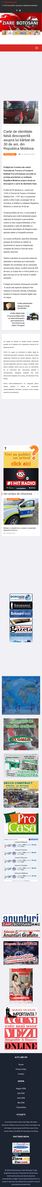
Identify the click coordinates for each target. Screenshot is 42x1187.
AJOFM (24, 1128)
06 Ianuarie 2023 (28, 154)
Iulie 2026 (21, 1093)
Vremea (6, 839)
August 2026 (21, 1088)
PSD (32, 1122)
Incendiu (6, 1131)
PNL (22, 1131)
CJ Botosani (11, 1125)
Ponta (28, 1128)
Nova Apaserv (27, 1131)
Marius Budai (18, 1122)
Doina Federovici (9, 1122)
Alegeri (35, 1125)
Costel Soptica (26, 1122)
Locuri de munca (19, 1125)
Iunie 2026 (21, 1098)
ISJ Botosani (35, 1131)
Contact (21, 1074)
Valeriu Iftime (34, 1128)
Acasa (21, 1064)
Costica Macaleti (17, 1128)
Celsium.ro (27, 880)
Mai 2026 (21, 1103)
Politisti (11, 1131)
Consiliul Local (29, 1125)
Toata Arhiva (21, 1107)
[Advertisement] (21, 74)
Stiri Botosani (8, 1128)
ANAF (18, 1131)
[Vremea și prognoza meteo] (33, 839)
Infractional (10, 154)
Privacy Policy (21, 1069)
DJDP (15, 1131)
